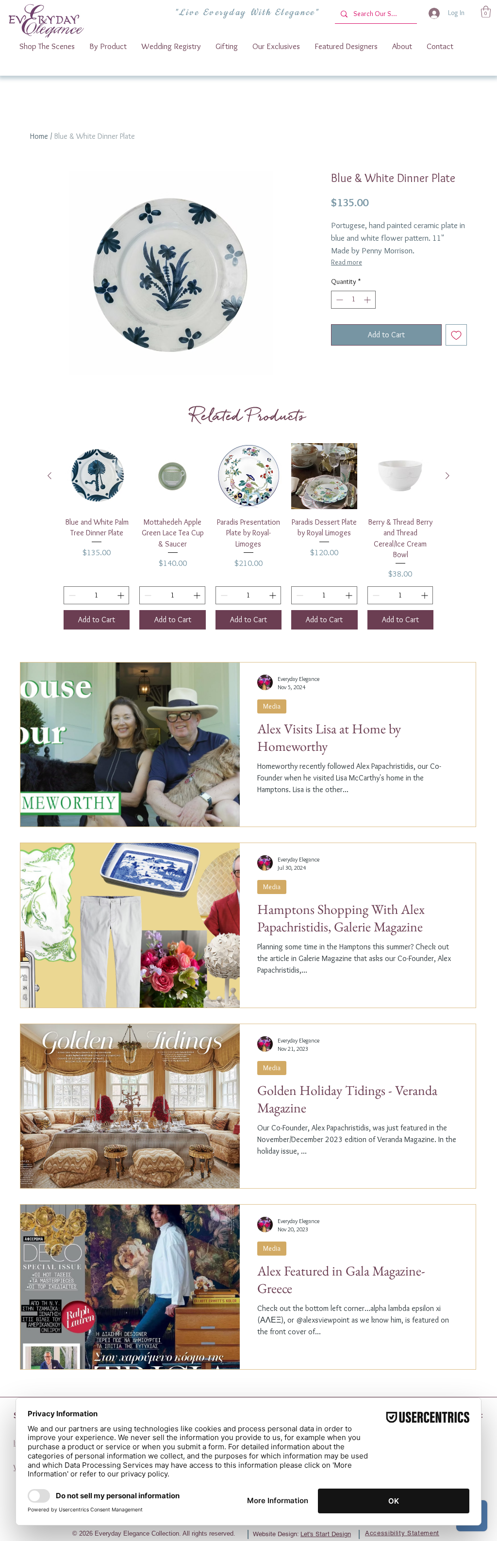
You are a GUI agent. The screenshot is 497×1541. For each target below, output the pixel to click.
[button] (486, 11)
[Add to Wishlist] (456, 335)
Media (272, 706)
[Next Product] (447, 475)
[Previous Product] (49, 475)
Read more (346, 262)
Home (39, 136)
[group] (248, 536)
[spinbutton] (353, 299)
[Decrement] (338, 299)
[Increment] (368, 299)
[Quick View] (97, 476)
